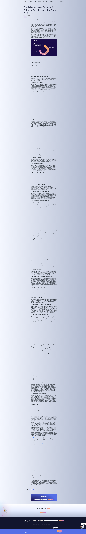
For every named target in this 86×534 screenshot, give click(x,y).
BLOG (53, 528)
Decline (60, 532)
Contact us (61, 1)
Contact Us (43, 512)
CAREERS (54, 526)
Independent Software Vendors (45, 529)
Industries (39, 1)
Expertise (35, 1)
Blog (43, 1)
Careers (51, 1)
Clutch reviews (44, 443)
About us (47, 1)
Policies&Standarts (35, 529)
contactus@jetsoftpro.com (27, 524)
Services (31, 1)
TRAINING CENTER (55, 527)
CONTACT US (25, 523)
